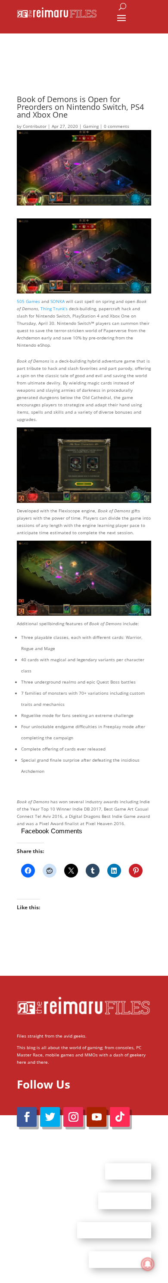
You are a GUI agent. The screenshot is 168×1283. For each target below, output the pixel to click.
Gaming (91, 126)
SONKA (57, 301)
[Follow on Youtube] (96, 1117)
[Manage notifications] (148, 1264)
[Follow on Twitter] (50, 1117)
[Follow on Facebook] (27, 1117)
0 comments (116, 126)
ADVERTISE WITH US (114, 1230)
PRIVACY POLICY (120, 1259)
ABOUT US (128, 1171)
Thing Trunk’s (54, 309)
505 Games (28, 301)
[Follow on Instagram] (73, 1117)
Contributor (35, 126)
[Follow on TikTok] (120, 1117)
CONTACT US (125, 1200)
